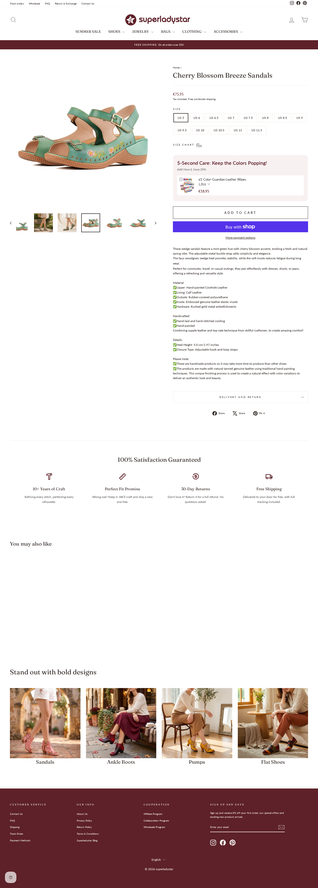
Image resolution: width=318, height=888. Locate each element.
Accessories (226, 31)
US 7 (231, 118)
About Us (82, 813)
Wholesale (34, 3)
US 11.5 (256, 130)
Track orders (17, 3)
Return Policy (84, 826)
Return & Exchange (66, 3)
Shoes (114, 31)
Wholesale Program (154, 826)
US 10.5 (219, 130)
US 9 (299, 118)
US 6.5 (213, 118)
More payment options (240, 237)
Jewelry (141, 31)
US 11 (238, 130)
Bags (166, 31)
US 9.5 (182, 130)
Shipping (14, 826)
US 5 (181, 118)
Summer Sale (88, 31)
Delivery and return (240, 397)
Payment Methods (20, 840)
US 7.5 (248, 118)
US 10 (200, 130)
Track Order (16, 833)
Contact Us (87, 3)
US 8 (265, 118)
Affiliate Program (153, 813)
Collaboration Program (156, 820)
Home (176, 67)
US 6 (197, 118)
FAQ (47, 3)
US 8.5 (282, 118)
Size (177, 109)
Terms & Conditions (88, 833)
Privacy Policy (84, 820)
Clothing (192, 31)
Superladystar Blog (87, 840)
